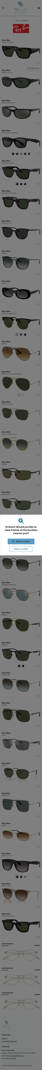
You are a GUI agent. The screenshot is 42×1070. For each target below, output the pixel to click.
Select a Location (21, 549)
